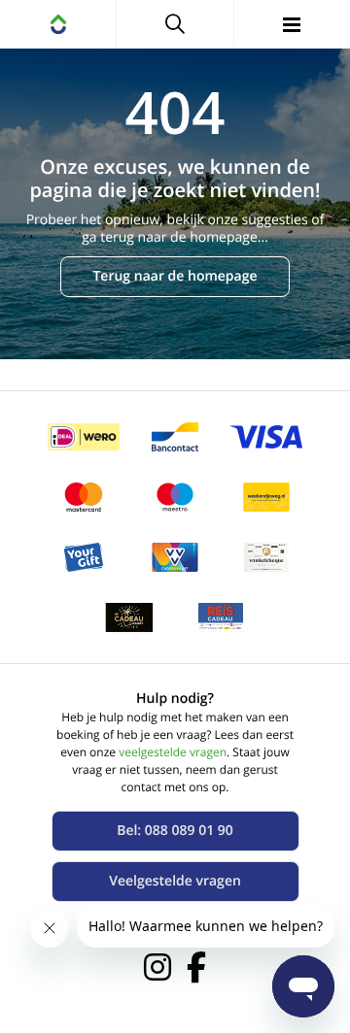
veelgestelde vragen (173, 752)
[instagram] (157, 967)
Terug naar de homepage (174, 276)
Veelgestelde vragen (175, 881)
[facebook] (196, 967)
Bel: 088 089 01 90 (175, 830)
